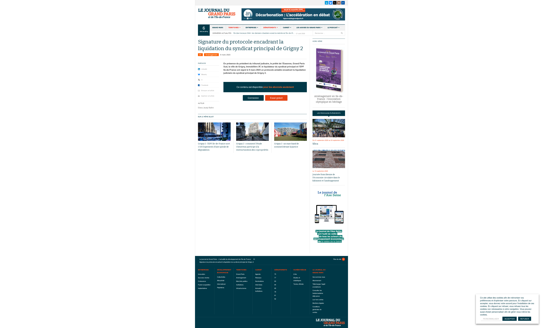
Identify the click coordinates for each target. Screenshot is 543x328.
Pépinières (220, 287)
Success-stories (203, 277)
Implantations (202, 288)
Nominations (259, 281)
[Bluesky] (330, 3)
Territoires (233, 28)
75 (275, 274)
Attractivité (220, 280)
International (221, 284)
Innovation (201, 274)
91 (200, 54)
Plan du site (337, 259)
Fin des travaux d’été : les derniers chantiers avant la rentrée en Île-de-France (264, 33)
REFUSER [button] (524, 318)
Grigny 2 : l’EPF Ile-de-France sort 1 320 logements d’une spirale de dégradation (214, 147)
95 (275, 288)
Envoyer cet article (207, 90)
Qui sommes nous (319, 277)
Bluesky (204, 74)
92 (275, 299)
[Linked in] (326, 3)
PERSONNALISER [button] (491, 318)
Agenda (257, 274)
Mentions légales (318, 303)
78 (275, 292)
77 (275, 277)
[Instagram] (339, 3)
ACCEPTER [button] (510, 318)
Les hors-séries (318, 299)
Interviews (258, 285)
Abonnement (317, 280)
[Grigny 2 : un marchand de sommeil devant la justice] (290, 131)
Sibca (315, 143)
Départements (269, 28)
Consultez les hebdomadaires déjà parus (318, 293)
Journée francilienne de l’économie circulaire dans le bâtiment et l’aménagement (326, 177)
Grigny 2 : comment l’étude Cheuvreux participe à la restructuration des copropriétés (252, 147)
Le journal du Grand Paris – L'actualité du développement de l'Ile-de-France (217, 13)
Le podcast (332, 28)
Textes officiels (298, 284)
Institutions (240, 285)
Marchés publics (241, 281)
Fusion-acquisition (204, 285)
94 (275, 285)
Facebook (204, 85)
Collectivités (221, 277)
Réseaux (258, 277)
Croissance (202, 281)
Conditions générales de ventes (317, 309)
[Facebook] (343, 3)
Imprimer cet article (207, 96)
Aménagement (211, 54)
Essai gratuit (276, 97)
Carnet (286, 28)
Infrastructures (241, 288)
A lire (295, 274)
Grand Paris (217, 28)
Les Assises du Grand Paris (308, 28)
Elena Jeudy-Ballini (206, 107)
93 (275, 281)
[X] (335, 3)
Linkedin (204, 69)
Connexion (253, 97)
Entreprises (251, 28)
